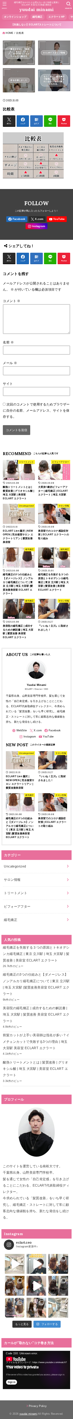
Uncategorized (15, 866)
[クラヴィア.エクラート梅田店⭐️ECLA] (58, 1308)
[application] (36, 1370)
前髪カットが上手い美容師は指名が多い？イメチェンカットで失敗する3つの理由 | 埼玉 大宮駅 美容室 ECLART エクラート (36, 1041)
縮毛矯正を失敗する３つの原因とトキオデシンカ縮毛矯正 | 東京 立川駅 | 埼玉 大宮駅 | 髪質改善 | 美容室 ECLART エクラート (36, 954)
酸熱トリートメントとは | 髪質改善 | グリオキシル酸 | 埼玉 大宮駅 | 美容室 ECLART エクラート (35, 1068)
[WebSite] (19, 730)
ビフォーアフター (17, 906)
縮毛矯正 (10, 920)
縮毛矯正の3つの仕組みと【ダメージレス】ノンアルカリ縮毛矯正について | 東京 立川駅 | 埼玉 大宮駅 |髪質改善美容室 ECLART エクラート (36, 984)
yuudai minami (36, 9)
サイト (8, 383)
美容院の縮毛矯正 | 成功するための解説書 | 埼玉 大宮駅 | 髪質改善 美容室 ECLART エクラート (36, 1014)
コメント (11, 301)
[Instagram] (36, 226)
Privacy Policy (38, 1406)
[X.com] (37, 219)
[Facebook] (17, 219)
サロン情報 (12, 879)
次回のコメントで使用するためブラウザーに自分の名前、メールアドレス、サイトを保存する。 (36, 410)
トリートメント (15, 893)
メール (10, 363)
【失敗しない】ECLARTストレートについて (36, 24)
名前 (8, 342)
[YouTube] (57, 219)
